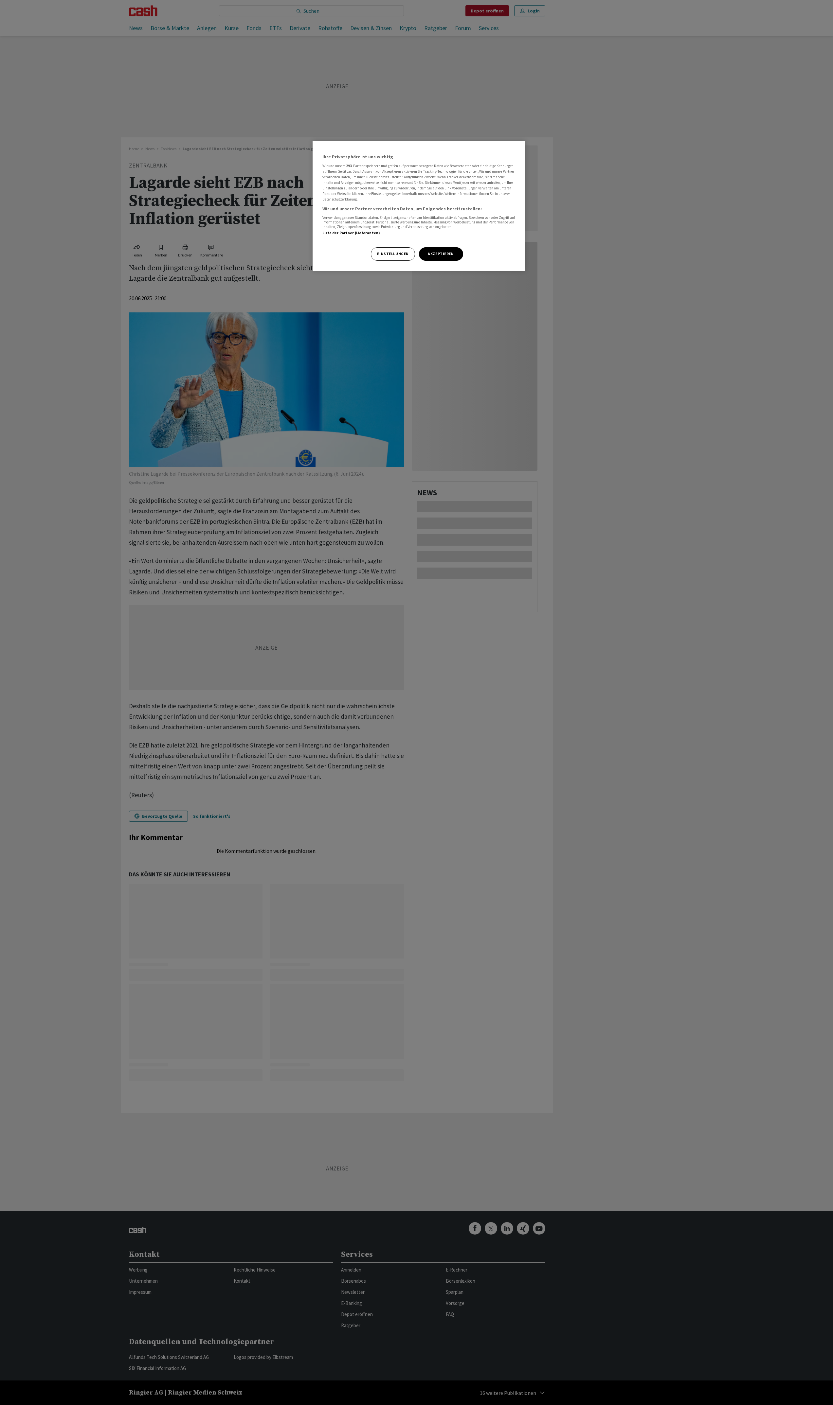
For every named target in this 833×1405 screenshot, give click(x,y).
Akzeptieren (441, 254)
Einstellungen (392, 254)
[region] (419, 206)
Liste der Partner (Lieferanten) (351, 233)
